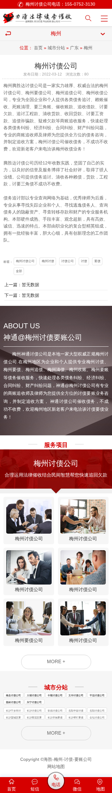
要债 (97, 261)
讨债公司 (34, 85)
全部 (19, 271)
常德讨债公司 (55, 710)
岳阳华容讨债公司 (75, 711)
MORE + (56, 661)
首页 (38, 48)
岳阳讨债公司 (97, 710)
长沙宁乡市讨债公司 (13, 711)
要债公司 (42, 93)
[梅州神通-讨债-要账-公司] (38, 16)
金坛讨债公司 (97, 717)
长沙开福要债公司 (55, 718)
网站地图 (56, 766)
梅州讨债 (48, 261)
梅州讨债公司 (25, 261)
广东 (74, 48)
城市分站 (56, 48)
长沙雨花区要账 (34, 718)
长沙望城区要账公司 (13, 718)
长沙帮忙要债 (75, 717)
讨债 (7, 93)
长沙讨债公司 (34, 710)
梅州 (88, 48)
